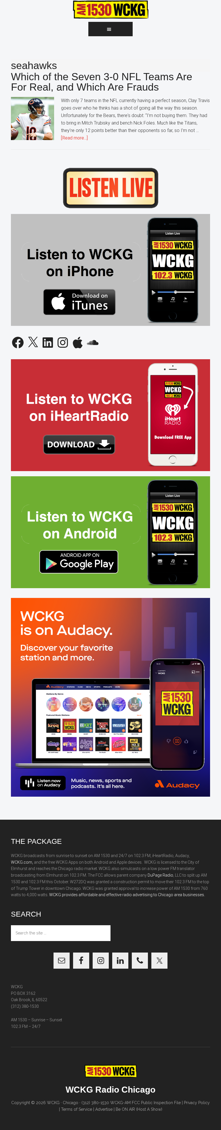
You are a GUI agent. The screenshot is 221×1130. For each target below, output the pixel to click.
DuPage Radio (160, 875)
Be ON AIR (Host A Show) (139, 1109)
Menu (110, 29)
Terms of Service (76, 1109)
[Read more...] (74, 138)
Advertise (104, 1109)
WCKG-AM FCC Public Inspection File (145, 1102)
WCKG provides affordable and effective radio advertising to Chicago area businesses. (127, 894)
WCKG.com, (22, 862)
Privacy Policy (197, 1102)
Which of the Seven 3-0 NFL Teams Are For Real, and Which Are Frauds (101, 82)
